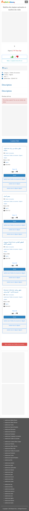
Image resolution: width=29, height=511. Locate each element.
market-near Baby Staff (10, 448)
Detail (14, 175)
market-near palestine (9, 489)
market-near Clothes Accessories (11, 155)
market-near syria (9, 495)
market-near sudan (9, 493)
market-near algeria (9, 498)
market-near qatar (9, 474)
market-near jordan (9, 479)
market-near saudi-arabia (10, 467)
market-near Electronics (10, 429)
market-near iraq (8, 484)
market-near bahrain (9, 469)
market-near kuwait (9, 476)
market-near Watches (9, 443)
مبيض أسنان (7, 196)
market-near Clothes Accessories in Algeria (14, 179)
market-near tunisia (9, 502)
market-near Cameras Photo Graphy (13, 441)
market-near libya (9, 486)
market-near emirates (9, 463)
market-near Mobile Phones (11, 420)
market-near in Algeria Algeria (14, 188)
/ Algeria (20, 155)
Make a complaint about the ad (14, 60)
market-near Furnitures (10, 434)
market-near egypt (9, 465)
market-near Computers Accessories (13, 436)
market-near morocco (9, 491)
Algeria (6, 162)
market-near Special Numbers (11, 427)
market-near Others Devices (11, 422)
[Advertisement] (14, 27)
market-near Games (9, 424)
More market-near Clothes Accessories (14, 344)
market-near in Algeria (14, 183)
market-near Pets (8, 460)
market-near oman (9, 472)
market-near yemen (9, 481)
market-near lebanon (9, 500)
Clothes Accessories (9, 153)
